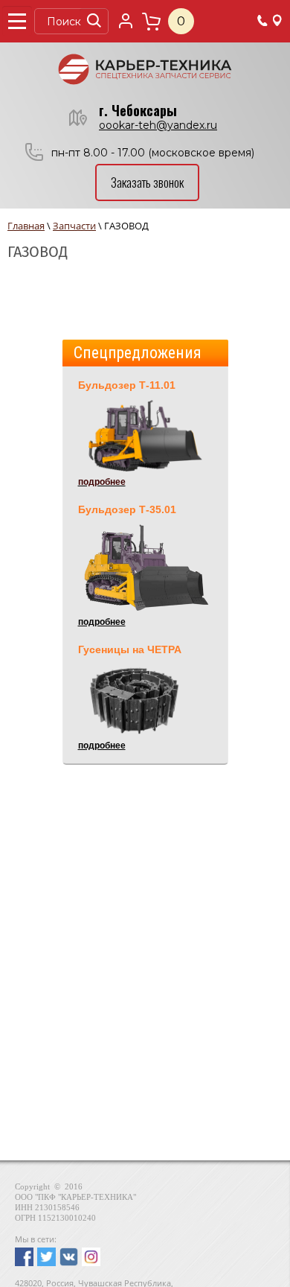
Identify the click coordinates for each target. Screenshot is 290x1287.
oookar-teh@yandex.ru (158, 125)
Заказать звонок (147, 182)
